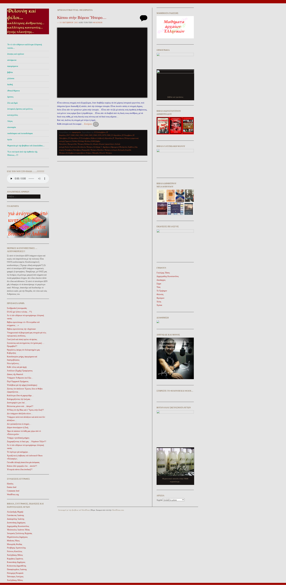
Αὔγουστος (108, 138)
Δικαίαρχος (161, 280)
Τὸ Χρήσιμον (162, 291)
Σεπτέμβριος (70, 153)
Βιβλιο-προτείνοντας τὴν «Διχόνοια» (21, 329)
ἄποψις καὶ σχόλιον (15, 54)
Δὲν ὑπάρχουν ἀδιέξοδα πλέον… (20, 413)
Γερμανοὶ (68, 141)
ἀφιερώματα (12, 66)
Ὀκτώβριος (77, 150)
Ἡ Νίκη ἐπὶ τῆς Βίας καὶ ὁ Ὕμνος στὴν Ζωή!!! (25, 410)
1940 (73, 135)
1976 (99, 135)
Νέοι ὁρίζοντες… (14, 363)
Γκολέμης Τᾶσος (163, 273)
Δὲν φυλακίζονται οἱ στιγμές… (19, 424)
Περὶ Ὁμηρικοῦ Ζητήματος (17, 381)
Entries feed (11, 487)
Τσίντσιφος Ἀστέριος (15, 576)
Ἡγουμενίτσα (72, 144)
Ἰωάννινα (73, 147)
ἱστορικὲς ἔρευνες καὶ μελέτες (20, 109)
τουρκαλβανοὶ (80, 153)
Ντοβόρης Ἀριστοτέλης (16, 548)
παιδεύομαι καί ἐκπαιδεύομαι (20, 133)
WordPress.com (118, 510)
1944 (86, 135)
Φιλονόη (97, 22)
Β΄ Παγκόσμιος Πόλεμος (122, 138)
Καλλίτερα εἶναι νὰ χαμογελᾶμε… (20, 395)
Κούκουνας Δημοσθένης (16, 566)
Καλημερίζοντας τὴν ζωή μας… (19, 399)
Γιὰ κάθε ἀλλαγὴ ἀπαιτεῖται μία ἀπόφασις (23, 462)
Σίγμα (159, 283)
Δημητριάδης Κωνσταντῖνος (18, 526)
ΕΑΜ (93, 141)
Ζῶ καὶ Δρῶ (12, 103)
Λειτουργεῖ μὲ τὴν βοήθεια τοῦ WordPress (74, 510)
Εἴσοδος (10, 484)
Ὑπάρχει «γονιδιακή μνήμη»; (18, 438)
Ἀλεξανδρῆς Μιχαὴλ (15, 512)
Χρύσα (159, 305)
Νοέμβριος (68, 150)
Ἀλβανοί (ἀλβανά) (97, 138)
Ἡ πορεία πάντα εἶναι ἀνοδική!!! (19, 469)
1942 (77, 135)
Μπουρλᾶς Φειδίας (14, 544)
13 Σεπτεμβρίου (99, 132)
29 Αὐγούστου (73, 138)
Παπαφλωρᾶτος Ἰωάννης (17, 569)
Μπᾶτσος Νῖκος (13, 540)
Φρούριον (160, 298)
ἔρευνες (10, 97)
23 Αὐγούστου (116, 135)
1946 (95, 135)
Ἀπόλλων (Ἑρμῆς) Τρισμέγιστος (20, 371)
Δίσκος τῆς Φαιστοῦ (15, 374)
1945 (91, 135)
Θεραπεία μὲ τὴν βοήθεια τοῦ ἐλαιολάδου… (26, 145)
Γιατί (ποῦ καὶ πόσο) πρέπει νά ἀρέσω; (22, 339)
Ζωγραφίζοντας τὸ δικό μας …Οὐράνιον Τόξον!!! (26, 441)
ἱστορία (95, 144)
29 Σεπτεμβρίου (84, 138)
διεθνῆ (10, 84)
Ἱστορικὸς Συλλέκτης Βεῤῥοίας (19, 533)
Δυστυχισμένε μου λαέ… (17, 402)
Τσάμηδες (95, 153)
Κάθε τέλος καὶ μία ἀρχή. (17, 367)
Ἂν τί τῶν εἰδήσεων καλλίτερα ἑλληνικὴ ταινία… (24, 46)
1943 (82, 135)
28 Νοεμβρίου (127, 135)
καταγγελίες (12, 115)
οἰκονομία (11, 127)
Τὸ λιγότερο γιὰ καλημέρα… (18, 452)
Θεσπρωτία (88, 144)
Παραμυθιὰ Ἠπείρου (89, 150)
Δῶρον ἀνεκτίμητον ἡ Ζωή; (17, 427)
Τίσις (159, 287)
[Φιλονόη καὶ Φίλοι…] (28, 35)
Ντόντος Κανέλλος (14, 551)
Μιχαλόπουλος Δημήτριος (17, 537)
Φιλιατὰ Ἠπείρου (105, 153)
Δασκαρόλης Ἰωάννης (15, 519)
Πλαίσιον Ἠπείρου (104, 150)
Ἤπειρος (80, 144)
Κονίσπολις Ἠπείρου (85, 147)
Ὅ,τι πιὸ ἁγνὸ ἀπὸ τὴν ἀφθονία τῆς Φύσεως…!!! (22, 153)
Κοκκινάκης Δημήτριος (16, 562)
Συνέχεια (90, 124)
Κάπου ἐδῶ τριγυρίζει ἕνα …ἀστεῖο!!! (22, 466)
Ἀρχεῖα (159, 500)
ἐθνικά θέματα (13, 91)
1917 (68, 135)
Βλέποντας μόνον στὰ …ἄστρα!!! (20, 406)
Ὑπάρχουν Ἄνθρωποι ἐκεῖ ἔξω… (20, 378)
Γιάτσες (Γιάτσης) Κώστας (81, 141)
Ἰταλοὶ (67, 147)
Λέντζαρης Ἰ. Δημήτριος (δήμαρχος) (106, 147)
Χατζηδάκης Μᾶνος (15, 555)
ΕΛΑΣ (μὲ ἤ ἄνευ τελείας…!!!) (19, 312)
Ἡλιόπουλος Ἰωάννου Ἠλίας (18, 530)
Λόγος (10, 121)
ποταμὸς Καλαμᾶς (118, 150)
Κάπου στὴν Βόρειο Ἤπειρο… (81, 17)
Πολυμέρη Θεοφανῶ (15, 573)
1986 (108, 135)
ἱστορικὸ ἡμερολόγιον (106, 144)
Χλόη (159, 302)
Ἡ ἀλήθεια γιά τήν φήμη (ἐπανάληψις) (22, 385)
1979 (104, 135)
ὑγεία (9, 139)
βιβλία (10, 72)
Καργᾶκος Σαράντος (15, 559)
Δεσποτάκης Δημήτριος (16, 522)
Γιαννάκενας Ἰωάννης (15, 515)
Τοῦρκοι (89, 153)
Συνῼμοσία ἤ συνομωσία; (17, 308)
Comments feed (13, 491)
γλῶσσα (10, 78)
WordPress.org (13, 494)
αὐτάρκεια (11, 60)
